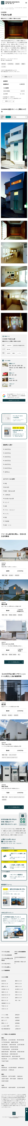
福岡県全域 (4, 1087)
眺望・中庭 (4, 575)
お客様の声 (18, 1028)
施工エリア (4, 1020)
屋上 (19, 654)
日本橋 (18, 365)
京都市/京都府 (5, 1081)
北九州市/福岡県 (21, 1087)
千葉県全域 (22, 1058)
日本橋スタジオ (5, 989)
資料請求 (17, 1014)
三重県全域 (11, 1070)
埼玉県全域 (4, 1058)
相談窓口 (17, 1017)
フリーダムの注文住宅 (9, 7)
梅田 (10, 374)
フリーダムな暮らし (6, 967)
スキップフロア (12, 754)
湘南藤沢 (21, 367)
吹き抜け (11, 575)
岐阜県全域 (4, 1070)
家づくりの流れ (5, 1017)
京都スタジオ (18, 986)
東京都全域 (4, 1039)
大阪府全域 (19, 1076)
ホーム (2, 7)
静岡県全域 (20, 1067)
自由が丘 (11, 367)
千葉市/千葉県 (5, 1061)
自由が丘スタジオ (6, 994)
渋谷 (13, 365)
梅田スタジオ (18, 980)
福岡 (10, 385)
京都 (15, 374)
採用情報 (17, 1023)
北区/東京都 (4, 1044)
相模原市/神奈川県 (6, 1056)
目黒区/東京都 (20, 1051)
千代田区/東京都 (6, 1049)
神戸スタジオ (18, 983)
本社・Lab (17, 1000)
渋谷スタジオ (5, 983)
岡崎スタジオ (18, 992)
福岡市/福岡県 (12, 1087)
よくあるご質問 (5, 1026)
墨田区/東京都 (5, 1047)
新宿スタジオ (5, 986)
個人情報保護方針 (6, 1028)
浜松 (16, 380)
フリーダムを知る (6, 951)
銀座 (10, 365)
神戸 (13, 374)
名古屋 (10, 380)
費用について (5, 1023)
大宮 (10, 369)
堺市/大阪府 (13, 1078)
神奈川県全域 (5, 1054)
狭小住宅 (4, 715)
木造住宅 (17, 63)
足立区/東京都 (12, 1039)
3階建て (23, 63)
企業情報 (17, 1020)
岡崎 (14, 380)
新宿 (15, 365)
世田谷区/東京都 (14, 1047)
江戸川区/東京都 (6, 1042)
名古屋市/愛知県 (13, 1067)
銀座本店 (4, 980)
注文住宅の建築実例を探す (20, 958)
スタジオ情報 (5, 977)
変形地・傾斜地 (12, 614)
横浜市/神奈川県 (16, 1056)
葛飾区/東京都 (14, 1042)
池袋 (21, 365)
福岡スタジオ (18, 997)
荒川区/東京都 (20, 1039)
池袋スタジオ (5, 992)
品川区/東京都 (20, 1044)
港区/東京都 (13, 1051)
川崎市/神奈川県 (14, 1054)
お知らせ (17, 1026)
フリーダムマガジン (6, 963)
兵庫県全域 (4, 1076)
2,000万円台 (10, 63)
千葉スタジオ (5, 1006)
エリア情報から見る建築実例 (9, 1034)
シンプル (3, 66)
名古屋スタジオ (19, 989)
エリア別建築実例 (6, 970)
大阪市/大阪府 (5, 1078)
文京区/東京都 (14, 1049)
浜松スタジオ (18, 994)
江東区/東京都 (12, 1044)
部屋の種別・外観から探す (20, 962)
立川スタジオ (5, 997)
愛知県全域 (4, 1067)
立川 (15, 367)
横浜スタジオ (5, 1000)
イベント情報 (5, 1014)
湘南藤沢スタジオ (6, 1003)
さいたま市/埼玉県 (13, 1058)
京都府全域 (20, 1078)
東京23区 (4, 63)
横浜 (17, 367)
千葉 (24, 367)
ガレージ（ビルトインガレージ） (9, 757)
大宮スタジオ (5, 1008)
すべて (8, 117)
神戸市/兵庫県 (12, 1076)
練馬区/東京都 (5, 1051)
